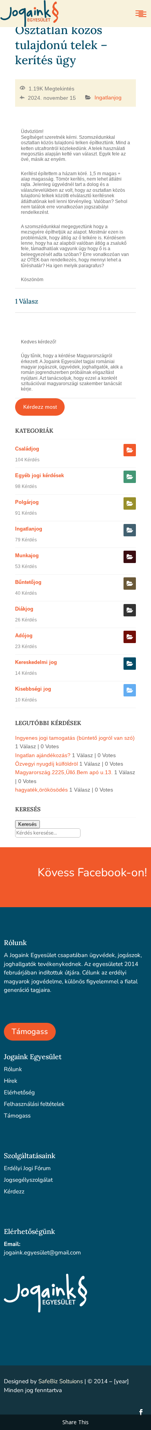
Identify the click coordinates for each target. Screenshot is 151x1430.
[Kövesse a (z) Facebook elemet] (141, 1412)
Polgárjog (27, 502)
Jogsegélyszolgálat (28, 1180)
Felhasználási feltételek (34, 1104)
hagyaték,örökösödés (41, 790)
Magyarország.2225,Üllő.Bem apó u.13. (64, 772)
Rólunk (13, 1069)
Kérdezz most (40, 407)
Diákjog (24, 609)
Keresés (27, 824)
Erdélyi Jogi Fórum (27, 1168)
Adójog (24, 635)
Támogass (30, 1031)
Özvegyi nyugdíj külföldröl (46, 764)
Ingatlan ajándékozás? (42, 755)
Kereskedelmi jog (36, 662)
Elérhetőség (19, 1092)
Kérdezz (14, 1191)
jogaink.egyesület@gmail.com (42, 1252)
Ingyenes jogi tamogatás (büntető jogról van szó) (75, 738)
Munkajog (27, 555)
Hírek (10, 1081)
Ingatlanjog (108, 98)
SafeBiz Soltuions (60, 1381)
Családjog (27, 449)
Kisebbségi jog (33, 689)
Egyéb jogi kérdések (39, 475)
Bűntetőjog (28, 582)
